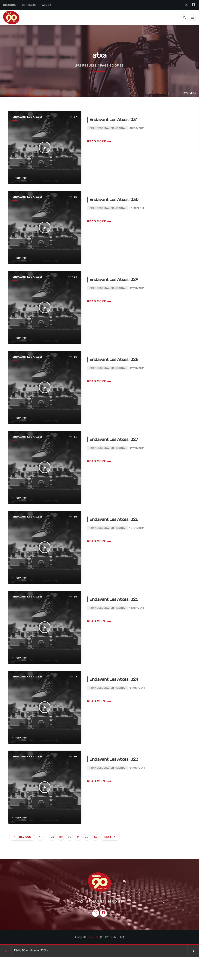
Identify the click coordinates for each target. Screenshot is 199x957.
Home (185, 93)
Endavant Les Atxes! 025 (113, 599)
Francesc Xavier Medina (107, 128)
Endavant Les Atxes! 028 (113, 359)
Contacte (29, 5)
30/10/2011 (136, 128)
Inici (80, 901)
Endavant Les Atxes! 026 (113, 519)
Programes (95, 901)
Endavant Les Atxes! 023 (113, 759)
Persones (115, 901)
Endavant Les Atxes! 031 (113, 119)
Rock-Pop (21, 178)
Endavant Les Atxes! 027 (113, 439)
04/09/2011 (137, 688)
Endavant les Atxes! (27, 117)
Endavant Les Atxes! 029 (113, 279)
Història (9, 5)
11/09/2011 (136, 608)
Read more (99, 141)
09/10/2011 (136, 288)
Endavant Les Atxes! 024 (113, 679)
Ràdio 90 (92, 937)
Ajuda (46, 5)
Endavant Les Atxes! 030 (114, 199)
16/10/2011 (136, 208)
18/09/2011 (136, 528)
